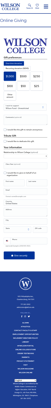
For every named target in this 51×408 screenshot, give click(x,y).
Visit (25, 365)
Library (25, 342)
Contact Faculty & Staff (25, 330)
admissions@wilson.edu (25, 307)
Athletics (25, 327)
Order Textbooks (25, 353)
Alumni (25, 323)
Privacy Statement (25, 361)
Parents (25, 357)
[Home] (10, 6)
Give (37, 8)
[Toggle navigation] (46, 6)
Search (29, 8)
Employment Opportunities (25, 334)
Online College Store (25, 350)
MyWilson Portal (25, 346)
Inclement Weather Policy (25, 338)
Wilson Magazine (26, 369)
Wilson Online (25, 373)
